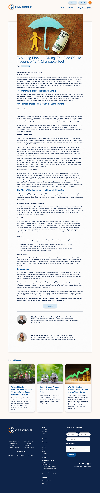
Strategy (44, 449)
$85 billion (39, 83)
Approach (71, 7)
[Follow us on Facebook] (83, 463)
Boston (10, 455)
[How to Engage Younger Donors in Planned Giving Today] (50, 388)
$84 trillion (41, 94)
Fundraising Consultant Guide (49, 466)
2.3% (76, 79)
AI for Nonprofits (46, 464)
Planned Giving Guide (47, 472)
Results (89, 7)
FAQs (43, 433)
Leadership (44, 453)
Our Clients (44, 429)
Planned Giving (26, 66)
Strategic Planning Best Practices (49, 473)
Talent (43, 451)
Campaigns (44, 446)
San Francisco (20, 455)
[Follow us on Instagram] (80, 463)
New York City (28, 441)
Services (80, 7)
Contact (83, 2)
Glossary (44, 462)
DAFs (27, 147)
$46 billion (42, 81)
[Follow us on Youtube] (90, 463)
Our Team (44, 431)
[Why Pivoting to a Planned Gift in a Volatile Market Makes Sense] (78, 388)
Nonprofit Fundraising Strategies (49, 468)
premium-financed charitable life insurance (53, 158)
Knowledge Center (86, 9)
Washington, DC (14, 441)
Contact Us (50, 306)
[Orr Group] (20, 6)
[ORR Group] (24, 430)
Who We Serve (45, 435)
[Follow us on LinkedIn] (85, 463)
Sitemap (44, 484)
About (62, 7)
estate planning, (69, 96)
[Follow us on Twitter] (88, 463)
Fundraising (45, 447)
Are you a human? (70, 443)
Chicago (30, 455)
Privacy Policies (47, 481)
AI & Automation (45, 444)
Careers (73, 2)
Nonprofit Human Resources (48, 470)
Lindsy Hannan (35, 335)
